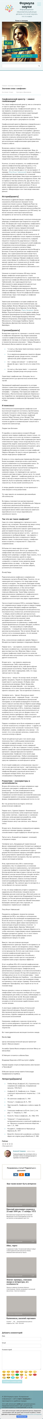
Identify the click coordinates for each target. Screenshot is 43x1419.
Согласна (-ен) (21, 1416)
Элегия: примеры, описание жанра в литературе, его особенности (19, 1282)
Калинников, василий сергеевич (21, 1318)
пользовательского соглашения (31, 1414)
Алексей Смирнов (19, 1151)
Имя (3, 1336)
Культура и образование (23, 92)
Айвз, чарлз (11, 1245)
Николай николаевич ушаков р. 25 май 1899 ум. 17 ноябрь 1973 (21, 1210)
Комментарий (7, 1350)
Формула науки (26, 5)
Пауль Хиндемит (27, 310)
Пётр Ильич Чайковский (17, 172)
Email (4, 1343)
